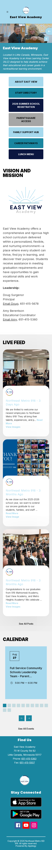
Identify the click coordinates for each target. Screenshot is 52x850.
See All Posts (26, 623)
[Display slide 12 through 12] (9, 710)
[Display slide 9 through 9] (41, 705)
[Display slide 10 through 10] (46, 705)
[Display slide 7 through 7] (32, 705)
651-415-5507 (27, 762)
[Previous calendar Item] (22, 718)
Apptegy (32, 846)
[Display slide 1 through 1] (4, 705)
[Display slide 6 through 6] (27, 705)
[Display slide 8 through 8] (37, 705)
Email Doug (10, 303)
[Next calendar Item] (29, 718)
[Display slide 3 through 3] (14, 705)
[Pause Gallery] (46, 39)
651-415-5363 (28, 758)
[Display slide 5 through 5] (23, 705)
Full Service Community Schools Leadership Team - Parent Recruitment (26, 672)
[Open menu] (7, 12)
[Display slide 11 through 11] (4, 710)
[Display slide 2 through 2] (9, 705)
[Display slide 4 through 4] (18, 705)
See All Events (26, 728)
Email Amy (10, 319)
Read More (12, 513)
